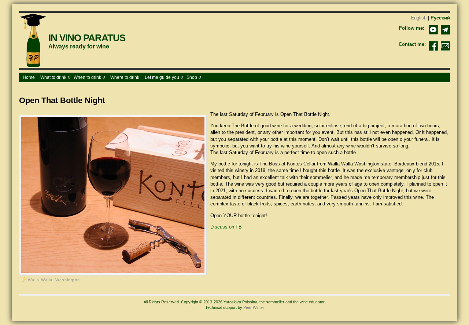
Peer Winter (253, 307)
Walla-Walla (40, 280)
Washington (67, 280)
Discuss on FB (226, 227)
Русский (440, 18)
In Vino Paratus (86, 37)
